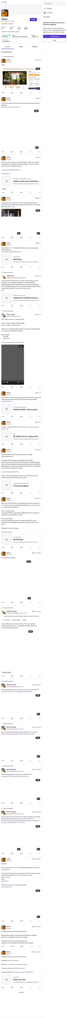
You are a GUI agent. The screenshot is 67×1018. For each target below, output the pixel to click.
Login (54, 40)
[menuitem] (12, 365)
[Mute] (7, 382)
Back (5, 2)
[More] (40, 93)
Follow (33, 19)
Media (21, 46)
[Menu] (39, 19)
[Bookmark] (30, 93)
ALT (38, 88)
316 (11, 28)
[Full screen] (21, 382)
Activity (7, 46)
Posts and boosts (6, 52)
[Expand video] (18, 382)
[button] (12, 365)
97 (2, 28)
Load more (21, 992)
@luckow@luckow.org (6, 21)
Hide (38, 68)
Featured (34, 46)
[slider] (13, 380)
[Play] (3, 382)
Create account (54, 36)
